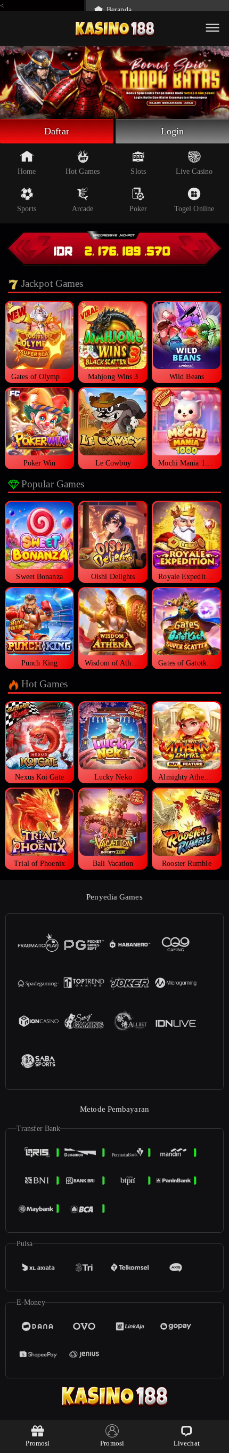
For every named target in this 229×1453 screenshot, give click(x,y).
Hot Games (83, 171)
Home (27, 171)
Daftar (56, 131)
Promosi (38, 1443)
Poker (138, 209)
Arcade (83, 209)
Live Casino (194, 171)
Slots (138, 171)
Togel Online (194, 209)
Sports (27, 209)
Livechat (187, 1443)
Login (172, 131)
